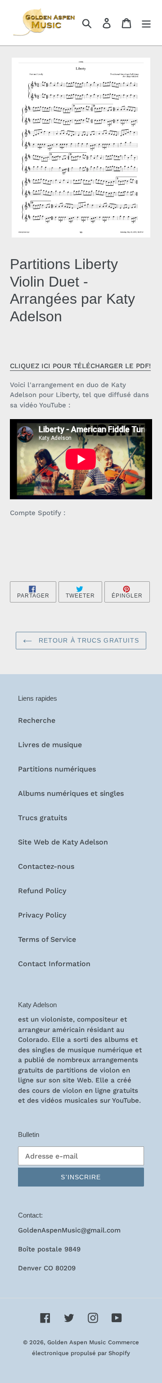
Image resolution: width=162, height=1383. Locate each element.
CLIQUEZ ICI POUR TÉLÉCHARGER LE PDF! (80, 366)
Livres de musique (50, 744)
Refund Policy (42, 890)
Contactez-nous (46, 866)
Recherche (36, 720)
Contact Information (54, 963)
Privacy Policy (42, 915)
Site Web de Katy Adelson (63, 842)
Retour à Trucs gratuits (88, 640)
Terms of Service (47, 939)
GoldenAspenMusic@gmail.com (69, 1230)
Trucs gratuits (42, 817)
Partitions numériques (57, 769)
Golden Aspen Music (76, 1342)
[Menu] (146, 23)
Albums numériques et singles (71, 793)
